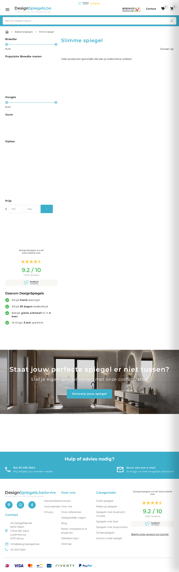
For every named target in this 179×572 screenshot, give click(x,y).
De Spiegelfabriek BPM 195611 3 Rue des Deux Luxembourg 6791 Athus (21, 530)
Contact (66, 500)
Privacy (48, 512)
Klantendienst (52, 500)
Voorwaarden (52, 506)
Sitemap (66, 543)
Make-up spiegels (106, 506)
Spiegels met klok (107, 521)
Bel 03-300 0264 (24, 467)
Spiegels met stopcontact (112, 527)
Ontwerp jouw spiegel (89, 393)
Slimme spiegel (46, 32)
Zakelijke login (70, 538)
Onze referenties (71, 512)
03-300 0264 (18, 549)
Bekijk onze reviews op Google (150, 534)
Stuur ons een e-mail (141, 467)
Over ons (66, 506)
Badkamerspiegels (24, 32)
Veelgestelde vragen (73, 517)
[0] (163, 8)
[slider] (6, 44)
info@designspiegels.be (24, 544)
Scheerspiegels (105, 532)
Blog (64, 523)
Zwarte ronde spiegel (109, 538)
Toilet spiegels (104, 500)
